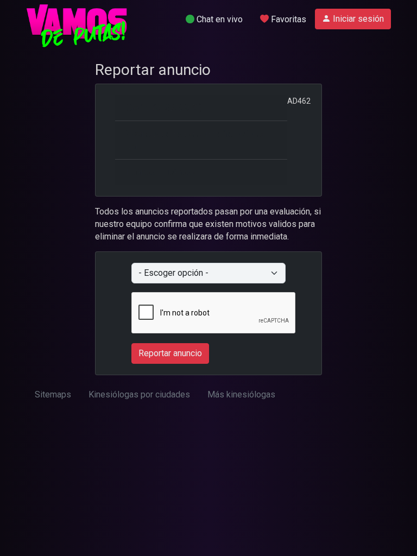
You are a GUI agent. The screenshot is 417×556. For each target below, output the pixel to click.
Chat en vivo (218, 19)
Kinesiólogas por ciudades (139, 394)
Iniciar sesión (357, 19)
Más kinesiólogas (241, 394)
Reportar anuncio (170, 353)
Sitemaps (53, 394)
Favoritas (287, 19)
